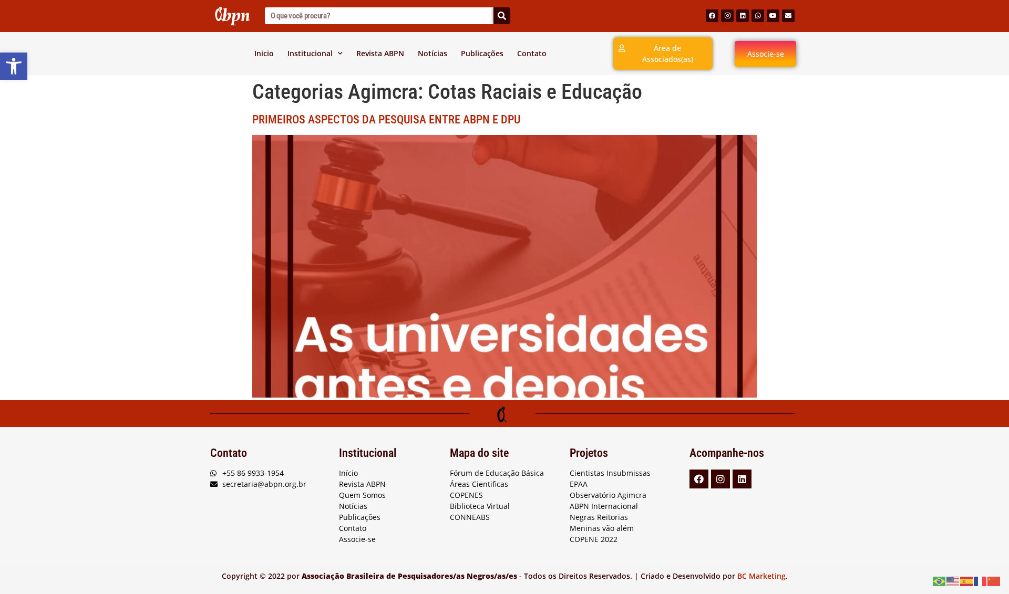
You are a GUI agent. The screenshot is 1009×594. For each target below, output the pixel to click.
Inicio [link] (264, 53)
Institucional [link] (310, 53)
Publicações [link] (482, 53)
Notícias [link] (432, 53)
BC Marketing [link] (761, 576)
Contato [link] (532, 53)
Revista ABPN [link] (380, 53)
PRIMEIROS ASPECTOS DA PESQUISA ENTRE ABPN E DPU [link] (386, 119)
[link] (13, 66)
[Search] (501, 15)
